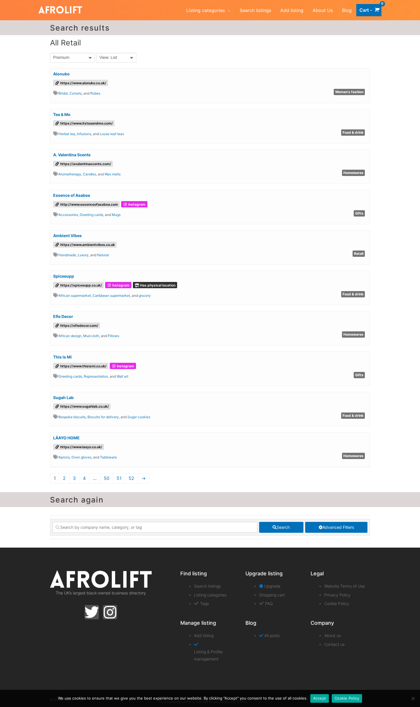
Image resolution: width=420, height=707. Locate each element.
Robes (95, 93)
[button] (56, 93)
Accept (319, 698)
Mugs (116, 215)
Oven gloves (81, 457)
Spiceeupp (63, 276)
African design (70, 336)
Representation (96, 376)
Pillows (113, 336)
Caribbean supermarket (111, 295)
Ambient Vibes (67, 235)
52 (131, 478)
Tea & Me (61, 114)
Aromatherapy (70, 174)
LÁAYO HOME (66, 437)
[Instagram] (110, 612)
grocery (145, 295)
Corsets (75, 93)
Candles (89, 174)
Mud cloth (91, 336)
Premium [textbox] (61, 57)
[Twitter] (92, 612)
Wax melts (113, 174)
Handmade (67, 255)
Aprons (64, 457)
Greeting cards (91, 215)
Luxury (83, 255)
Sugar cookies (138, 417)
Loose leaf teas (112, 134)
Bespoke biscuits (72, 417)
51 (119, 478)
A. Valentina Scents (72, 154)
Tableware (108, 457)
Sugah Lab (63, 397)
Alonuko (61, 73)
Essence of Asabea (71, 195)
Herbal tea (67, 134)
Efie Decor (63, 316)
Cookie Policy (347, 698)
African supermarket (75, 295)
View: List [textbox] (108, 57)
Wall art (122, 376)
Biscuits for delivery (103, 417)
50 (106, 478)
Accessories (68, 215)
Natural (103, 255)
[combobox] (72, 58)
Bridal (63, 93)
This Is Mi (62, 356)
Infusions (84, 134)
